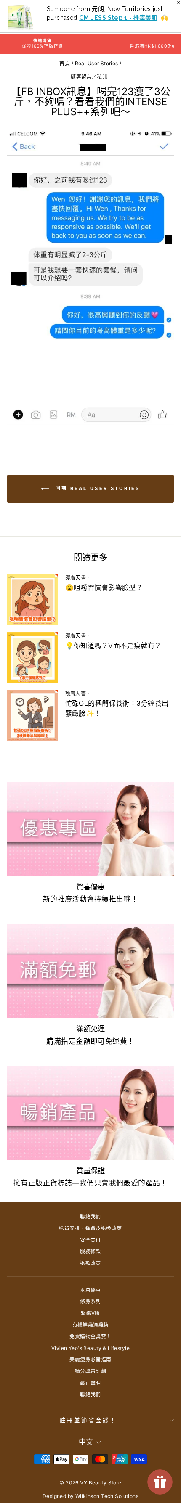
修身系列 (90, 1301)
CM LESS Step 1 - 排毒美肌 (118, 17)
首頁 (64, 63)
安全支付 (90, 1240)
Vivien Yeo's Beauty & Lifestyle (90, 1348)
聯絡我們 (90, 1216)
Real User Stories (96, 63)
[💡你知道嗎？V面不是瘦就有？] (32, 657)
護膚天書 (75, 577)
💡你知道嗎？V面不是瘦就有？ (113, 645)
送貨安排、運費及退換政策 (90, 1228)
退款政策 (90, 1263)
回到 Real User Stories (96, 488)
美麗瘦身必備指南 (90, 1359)
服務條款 (90, 1251)
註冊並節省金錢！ (88, 1420)
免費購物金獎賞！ (90, 1336)
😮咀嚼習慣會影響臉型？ (104, 587)
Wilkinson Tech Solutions (106, 1496)
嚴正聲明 (90, 1383)
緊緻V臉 (90, 1313)
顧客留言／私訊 (89, 77)
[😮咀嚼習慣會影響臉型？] (32, 599)
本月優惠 (90, 1290)
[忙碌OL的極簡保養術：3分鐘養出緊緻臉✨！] (32, 715)
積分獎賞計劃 (90, 1371)
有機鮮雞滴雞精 (90, 1324)
